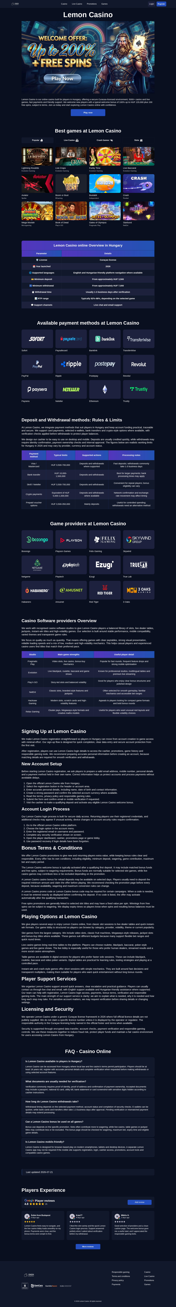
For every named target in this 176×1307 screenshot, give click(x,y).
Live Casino (69, 140)
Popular (35, 140)
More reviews (88, 1246)
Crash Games (103, 140)
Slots (136, 140)
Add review (139, 1202)
